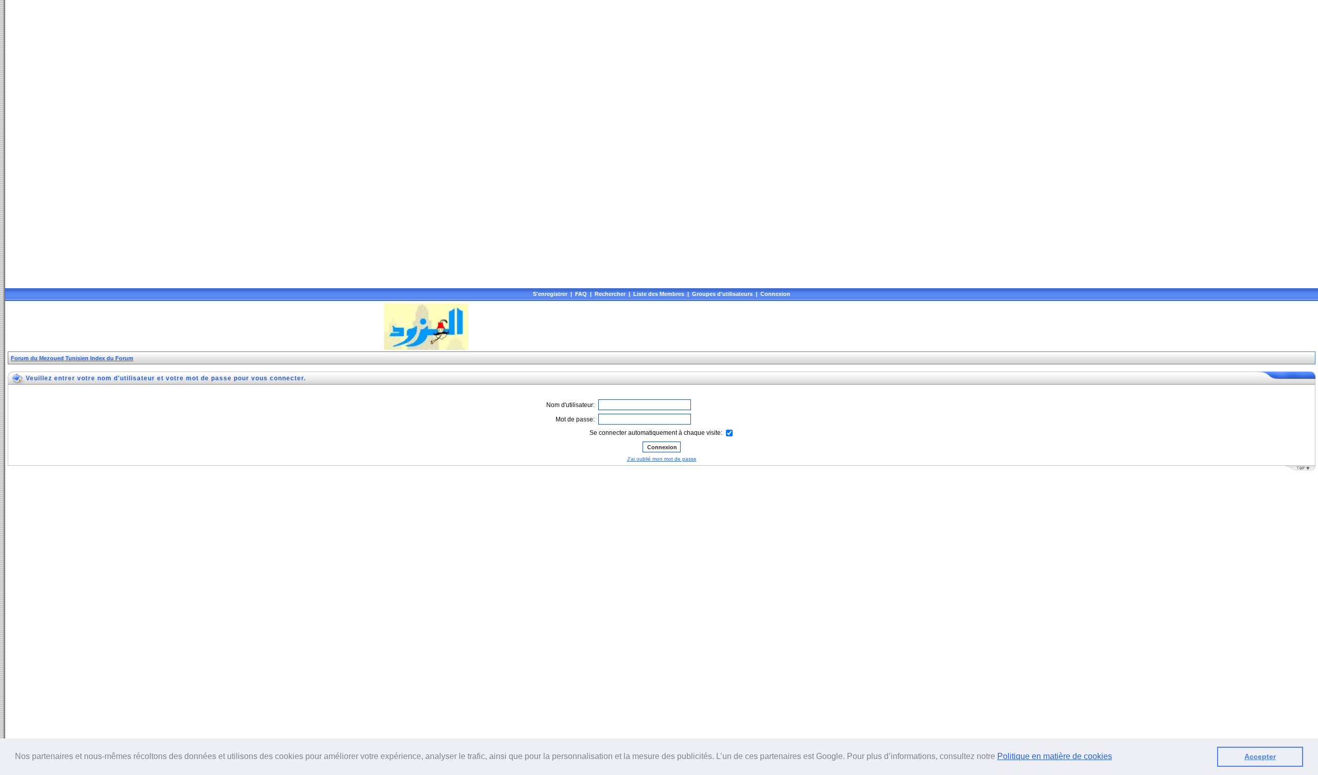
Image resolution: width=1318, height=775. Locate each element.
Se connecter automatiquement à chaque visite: (656, 432)
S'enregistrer (550, 294)
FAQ (581, 294)
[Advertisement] (195, 327)
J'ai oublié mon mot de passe (662, 459)
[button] (1115, 757)
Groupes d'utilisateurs (722, 294)
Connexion (775, 294)
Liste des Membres (658, 294)
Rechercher (610, 294)
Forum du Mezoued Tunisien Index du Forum (72, 358)
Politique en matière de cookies (1054, 756)
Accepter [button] (1260, 756)
